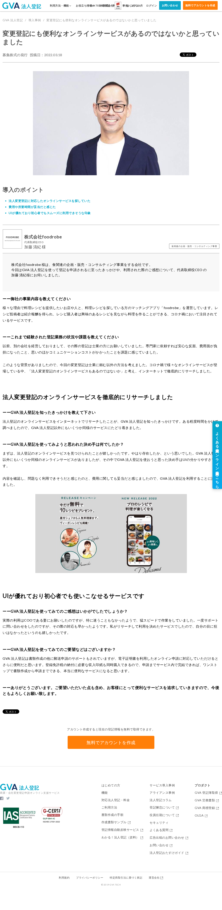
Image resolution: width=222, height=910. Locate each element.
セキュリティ (159, 822)
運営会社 (154, 877)
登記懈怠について (162, 807)
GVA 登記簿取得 (206, 792)
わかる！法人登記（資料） (120, 837)
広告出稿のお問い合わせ (167, 837)
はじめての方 (110, 785)
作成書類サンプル (114, 822)
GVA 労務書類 (205, 800)
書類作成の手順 (112, 814)
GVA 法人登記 (13, 20)
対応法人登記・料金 (115, 800)
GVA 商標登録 (205, 808)
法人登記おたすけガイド (167, 852)
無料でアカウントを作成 (200, 5)
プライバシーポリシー (89, 877)
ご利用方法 (109, 807)
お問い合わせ (170, 5)
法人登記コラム (161, 800)
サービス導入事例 (162, 785)
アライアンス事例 (162, 792)
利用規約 (64, 877)
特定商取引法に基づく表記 (126, 877)
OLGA (199, 815)
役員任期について (162, 815)
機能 (104, 792)
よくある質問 (159, 830)
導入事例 (34, 20)
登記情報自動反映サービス (120, 829)
